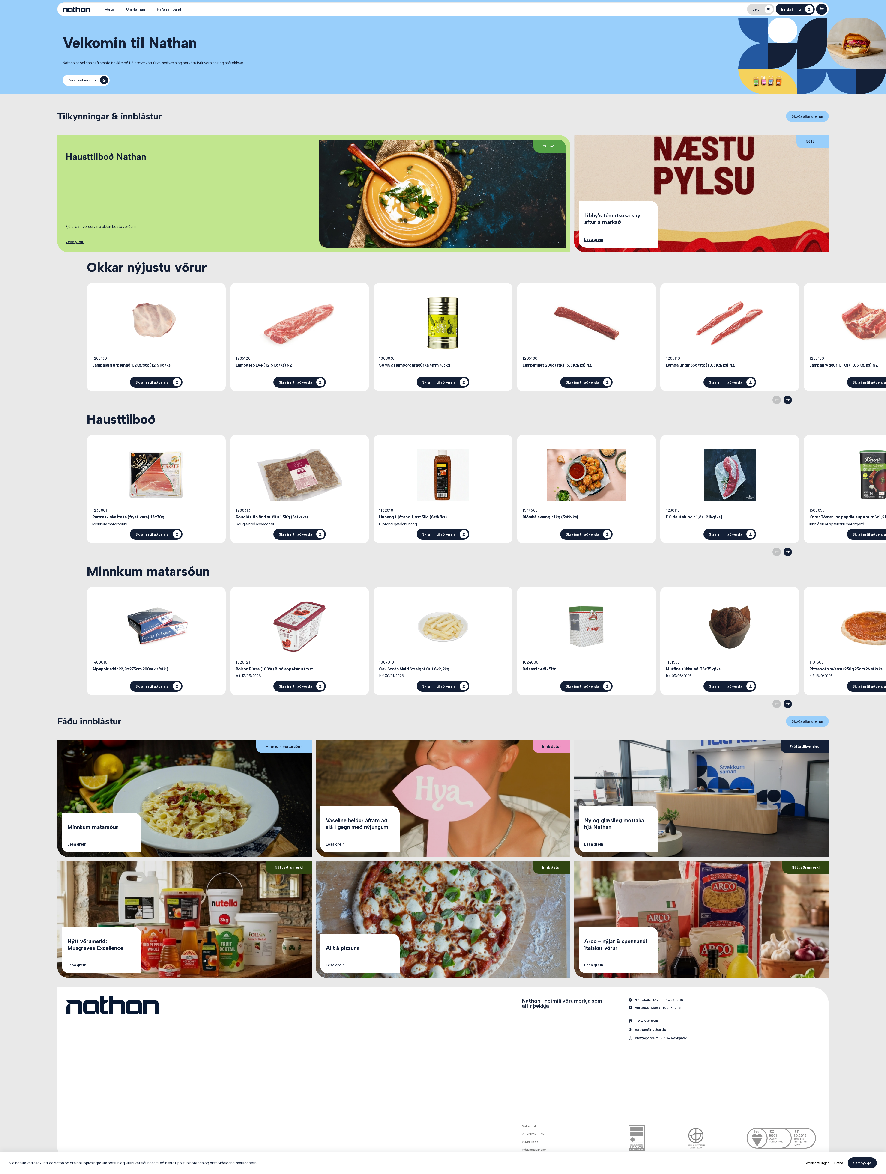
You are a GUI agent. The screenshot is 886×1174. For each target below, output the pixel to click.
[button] (760, 9)
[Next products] (788, 400)
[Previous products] (776, 400)
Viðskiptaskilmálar (534, 1150)
